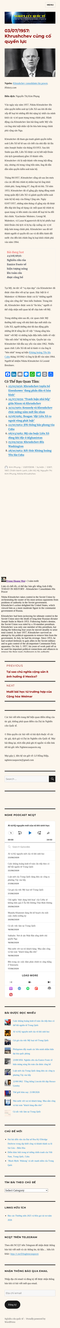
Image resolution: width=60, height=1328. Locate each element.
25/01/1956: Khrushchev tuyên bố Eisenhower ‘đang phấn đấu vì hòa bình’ (29, 390)
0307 (49, 467)
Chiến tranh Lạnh (18, 470)
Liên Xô (32, 470)
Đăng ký (12, 1304)
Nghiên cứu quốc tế (14, 1319)
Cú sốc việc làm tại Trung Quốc (22, 926)
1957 (7, 470)
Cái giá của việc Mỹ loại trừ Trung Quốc (26, 890)
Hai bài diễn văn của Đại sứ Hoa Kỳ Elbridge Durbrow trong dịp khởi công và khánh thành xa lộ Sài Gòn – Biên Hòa (30, 1143)
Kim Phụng (14, 467)
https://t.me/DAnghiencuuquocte (24, 1254)
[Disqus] (30, 526)
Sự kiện (40, 467)
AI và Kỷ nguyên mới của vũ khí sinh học (26, 854)
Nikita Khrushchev (26, 473)
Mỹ (38, 470)
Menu (50, 5)
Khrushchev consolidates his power (30, 83)
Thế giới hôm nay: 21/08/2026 (26, 1092)
